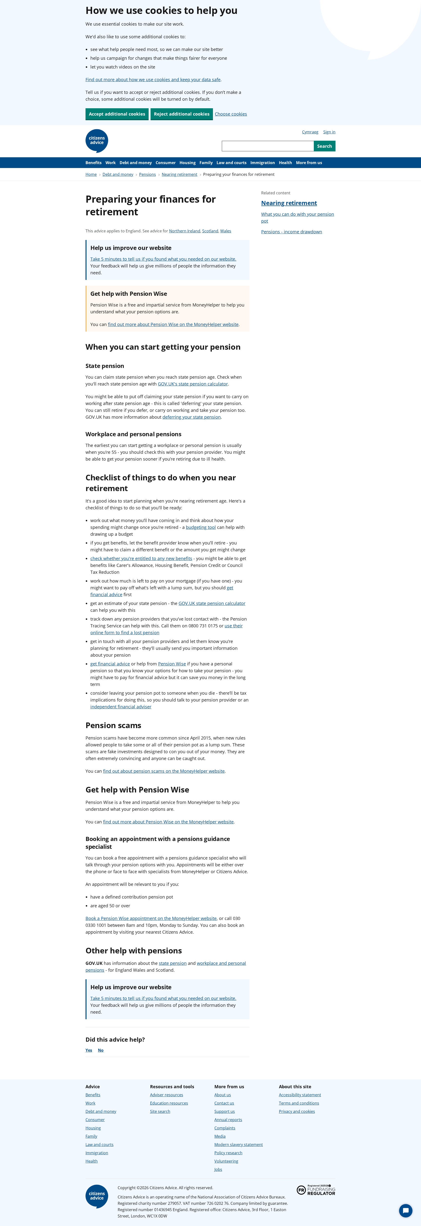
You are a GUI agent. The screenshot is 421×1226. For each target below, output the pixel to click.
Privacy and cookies (297, 1111)
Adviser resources (166, 1094)
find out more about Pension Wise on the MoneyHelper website (173, 324)
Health (285, 162)
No (101, 1050)
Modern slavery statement (238, 1144)
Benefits (94, 162)
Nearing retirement (179, 174)
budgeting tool (201, 527)
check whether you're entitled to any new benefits (141, 558)
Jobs (218, 1169)
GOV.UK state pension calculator (212, 603)
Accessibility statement (300, 1094)
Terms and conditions (299, 1103)
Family (206, 162)
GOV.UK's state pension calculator (193, 384)
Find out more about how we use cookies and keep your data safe (153, 79)
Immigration (262, 162)
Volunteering (226, 1161)
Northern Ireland (184, 231)
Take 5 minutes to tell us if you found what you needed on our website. (163, 259)
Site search (160, 1111)
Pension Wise (172, 664)
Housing (188, 162)
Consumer (166, 162)
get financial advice (110, 664)
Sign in (329, 132)
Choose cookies (231, 114)
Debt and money (136, 162)
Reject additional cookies (182, 114)
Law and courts (232, 162)
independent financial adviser (120, 707)
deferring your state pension (192, 417)
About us (222, 1094)
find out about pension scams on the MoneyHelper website (164, 771)
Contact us (224, 1103)
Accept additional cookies (117, 114)
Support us (224, 1111)
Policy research (228, 1153)
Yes (89, 1050)
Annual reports (228, 1119)
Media (220, 1136)
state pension (173, 963)
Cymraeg (310, 132)
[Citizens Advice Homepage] (98, 141)
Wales (225, 231)
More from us (309, 162)
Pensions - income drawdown (291, 232)
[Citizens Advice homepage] (98, 1197)
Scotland (210, 231)
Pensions (147, 174)
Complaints (224, 1128)
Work (110, 162)
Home (91, 174)
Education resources (169, 1103)
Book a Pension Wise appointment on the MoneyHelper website (151, 918)
